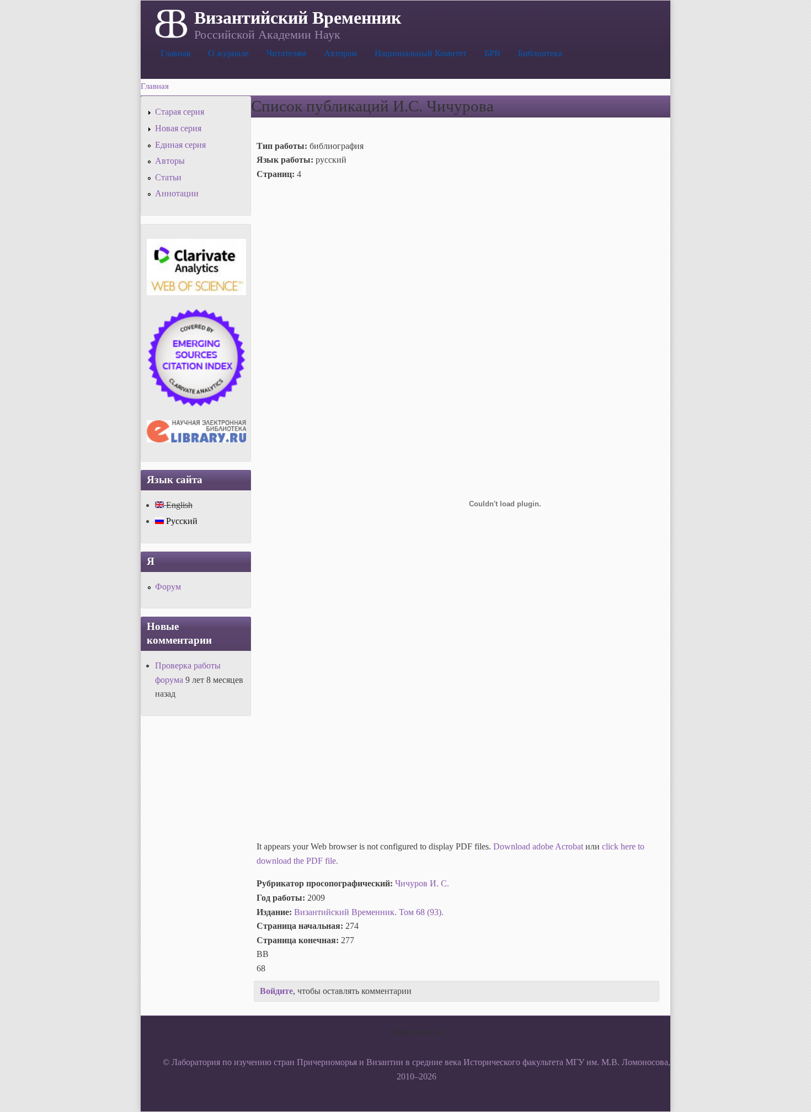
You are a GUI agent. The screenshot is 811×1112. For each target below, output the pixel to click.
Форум (168, 586)
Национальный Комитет (421, 53)
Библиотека (540, 53)
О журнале (228, 53)
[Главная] (170, 22)
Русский (181, 521)
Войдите (276, 991)
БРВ (492, 53)
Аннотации (177, 193)
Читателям (286, 53)
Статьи (168, 177)
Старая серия (179, 111)
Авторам (340, 53)
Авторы (170, 160)
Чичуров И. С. (422, 883)
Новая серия (178, 128)
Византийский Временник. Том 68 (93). (369, 912)
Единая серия (180, 144)
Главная (175, 53)
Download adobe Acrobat (539, 846)
